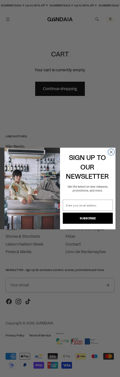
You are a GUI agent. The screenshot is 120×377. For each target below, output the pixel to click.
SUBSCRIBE (87, 218)
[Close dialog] (111, 152)
